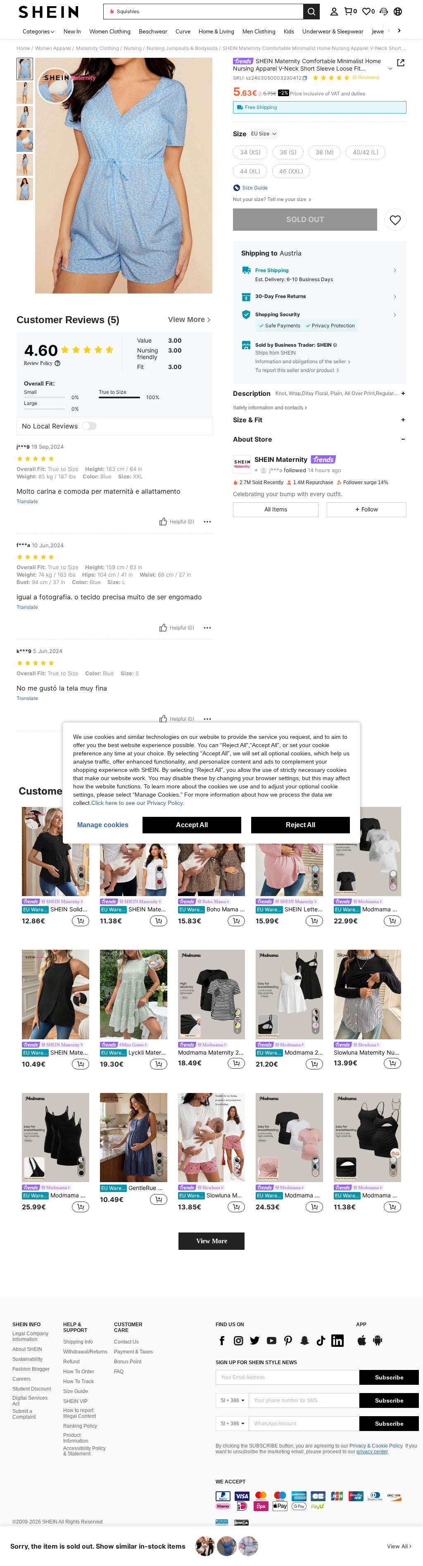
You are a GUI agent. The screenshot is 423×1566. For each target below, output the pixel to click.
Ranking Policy (80, 1426)
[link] (350, 11)
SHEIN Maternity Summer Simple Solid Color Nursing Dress (56, 1052)
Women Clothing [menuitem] (110, 31)
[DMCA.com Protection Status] (241, 1522)
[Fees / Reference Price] (260, 94)
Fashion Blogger (31, 1369)
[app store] (362, 1344)
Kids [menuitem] (289, 31)
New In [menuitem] (72, 31)
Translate (27, 501)
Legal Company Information (30, 1336)
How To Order (78, 1371)
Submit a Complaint (24, 1414)
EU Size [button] (260, 133)
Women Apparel (53, 48)
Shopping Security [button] (277, 314)
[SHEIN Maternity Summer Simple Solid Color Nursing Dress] (55, 994)
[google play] (377, 1344)
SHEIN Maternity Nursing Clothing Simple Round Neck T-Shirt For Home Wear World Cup (134, 909)
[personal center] (334, 12)
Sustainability (27, 1359)
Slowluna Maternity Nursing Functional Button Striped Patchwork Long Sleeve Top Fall (367, 1052)
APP (361, 1324)
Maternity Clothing (97, 48)
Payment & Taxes (133, 1352)
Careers (21, 1379)
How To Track (78, 1381)
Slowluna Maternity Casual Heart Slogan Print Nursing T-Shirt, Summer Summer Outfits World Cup (212, 1195)
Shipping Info (78, 1342)
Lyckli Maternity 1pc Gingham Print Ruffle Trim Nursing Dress (134, 1052)
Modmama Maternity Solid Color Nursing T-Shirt (290, 1195)
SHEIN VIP (75, 1401)
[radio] (250, 152)
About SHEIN (27, 1349)
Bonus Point (127, 1362)
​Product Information (75, 1438)
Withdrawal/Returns (85, 1352)
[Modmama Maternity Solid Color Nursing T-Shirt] (289, 1138)
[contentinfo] (317, 1501)
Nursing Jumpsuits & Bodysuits (182, 48)
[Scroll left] (389, 31)
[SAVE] (395, 219)
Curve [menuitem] (183, 31)
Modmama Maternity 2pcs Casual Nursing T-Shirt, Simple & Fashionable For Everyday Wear (211, 1052)
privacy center (371, 1452)
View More (211, 1240)
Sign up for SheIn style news (256, 1362)
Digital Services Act (30, 1401)
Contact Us (126, 1342)
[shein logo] (48, 11)
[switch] (89, 426)
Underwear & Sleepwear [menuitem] (333, 31)
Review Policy (38, 363)
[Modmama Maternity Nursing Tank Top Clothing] (55, 1138)
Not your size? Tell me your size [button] (270, 199)
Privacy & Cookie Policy (376, 1446)
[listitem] (56, 872)
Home (23, 48)
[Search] (311, 11)
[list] (282, 1340)
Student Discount (31, 1389)
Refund (71, 1362)
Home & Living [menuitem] (216, 31)
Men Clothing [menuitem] (259, 31)
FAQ (119, 1371)
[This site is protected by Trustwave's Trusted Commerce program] (222, 1522)
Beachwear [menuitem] (153, 31)
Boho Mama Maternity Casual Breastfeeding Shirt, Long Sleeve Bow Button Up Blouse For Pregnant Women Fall (212, 909)
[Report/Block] (207, 522)
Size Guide (75, 1391)
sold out (305, 219)
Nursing (133, 48)
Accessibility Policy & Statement (84, 1451)
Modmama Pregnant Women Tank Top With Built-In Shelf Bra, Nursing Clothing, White (368, 1195)
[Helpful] (163, 522)
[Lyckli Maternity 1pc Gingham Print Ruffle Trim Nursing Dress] (133, 994)
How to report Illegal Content (79, 1413)
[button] (384, 12)
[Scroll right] (399, 31)
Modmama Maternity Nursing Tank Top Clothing (56, 1195)
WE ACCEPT (230, 1482)
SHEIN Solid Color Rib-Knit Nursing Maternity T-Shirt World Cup (56, 909)
